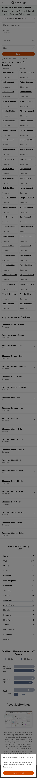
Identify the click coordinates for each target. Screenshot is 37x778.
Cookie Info (7, 767)
